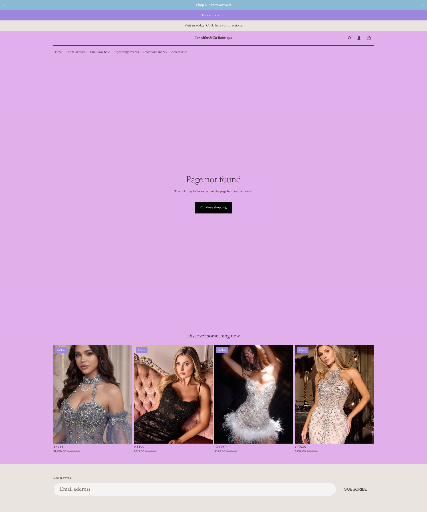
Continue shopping (213, 207)
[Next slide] (422, 5)
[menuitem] (57, 52)
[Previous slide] (5, 5)
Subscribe (355, 489)
